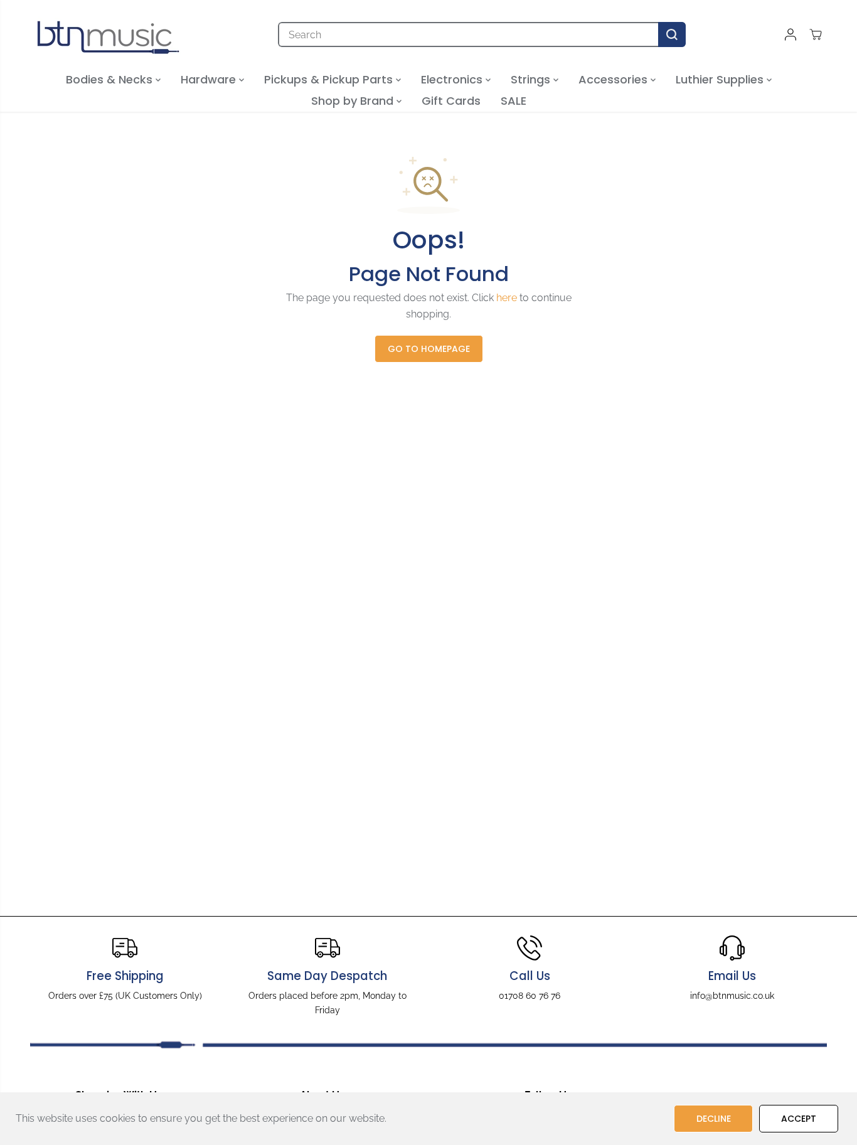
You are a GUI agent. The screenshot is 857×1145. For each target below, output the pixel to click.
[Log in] (790, 34)
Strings (532, 79)
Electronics (453, 79)
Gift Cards (451, 101)
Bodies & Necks (111, 79)
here (506, 298)
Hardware (210, 79)
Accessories (614, 79)
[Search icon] (672, 34)
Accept (798, 1118)
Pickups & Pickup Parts (330, 79)
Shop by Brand (354, 101)
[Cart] (815, 34)
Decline (713, 1118)
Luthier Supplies (721, 79)
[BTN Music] (108, 34)
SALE (513, 101)
